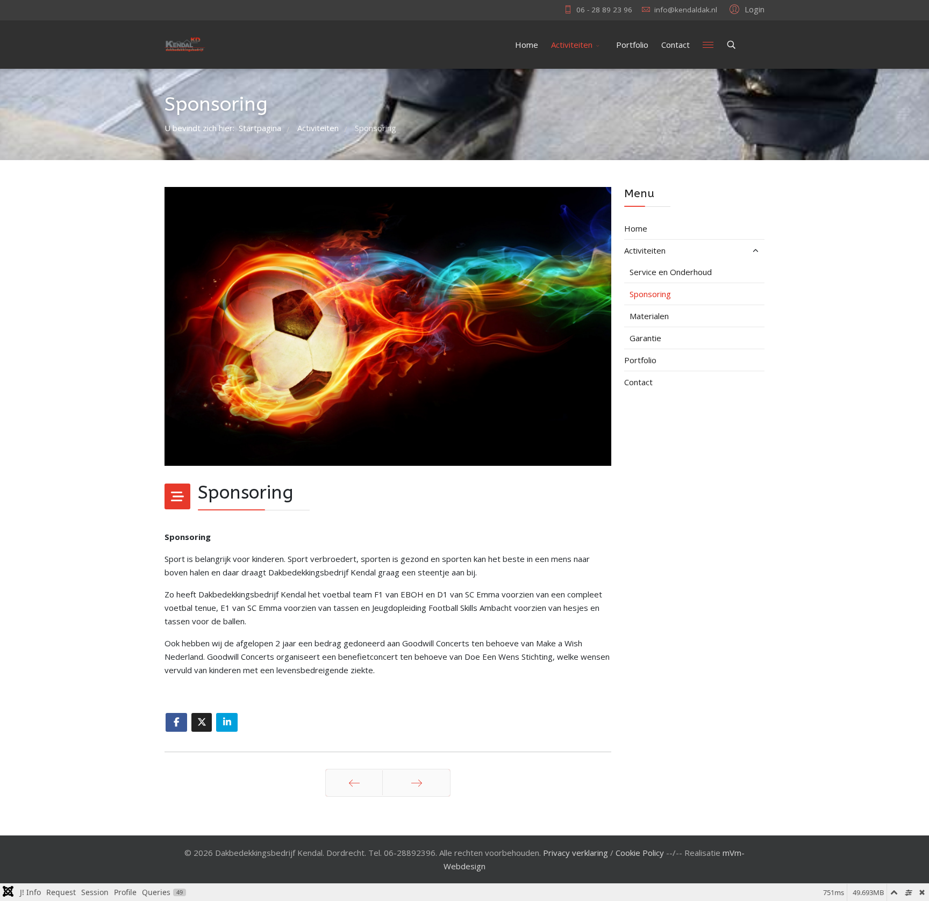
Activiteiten (571, 44)
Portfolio (632, 44)
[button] (745, 9)
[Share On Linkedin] (227, 722)
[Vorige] (354, 782)
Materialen (649, 316)
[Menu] (708, 44)
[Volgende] (416, 782)
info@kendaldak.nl (685, 10)
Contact (675, 44)
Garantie (645, 338)
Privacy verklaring (575, 852)
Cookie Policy (640, 852)
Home (526, 44)
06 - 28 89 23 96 (604, 10)
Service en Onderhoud (671, 271)
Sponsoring (650, 294)
